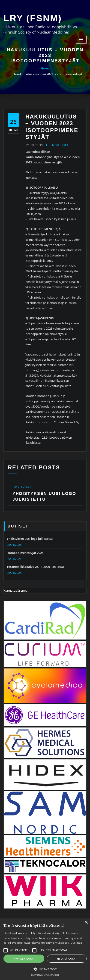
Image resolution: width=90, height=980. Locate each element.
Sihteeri (34, 145)
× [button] (86, 922)
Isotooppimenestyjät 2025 (25, 553)
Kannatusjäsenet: (15, 590)
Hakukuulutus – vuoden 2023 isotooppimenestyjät (47, 74)
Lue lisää (76, 942)
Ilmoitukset (59, 145)
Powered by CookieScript (45, 975)
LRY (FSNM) (32, 18)
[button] (45, 969)
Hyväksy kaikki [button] (24, 958)
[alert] (45, 949)
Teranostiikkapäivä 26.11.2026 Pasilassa (35, 567)
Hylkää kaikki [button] (66, 958)
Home (45, 68)
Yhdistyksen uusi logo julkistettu (30, 539)
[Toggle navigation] (81, 40)
